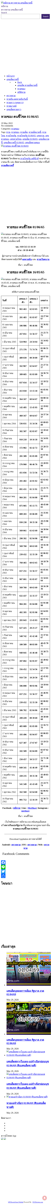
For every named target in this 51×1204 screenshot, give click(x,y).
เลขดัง (35, 1166)
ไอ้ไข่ (32, 1194)
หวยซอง (5, 1159)
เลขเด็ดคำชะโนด (15, 1180)
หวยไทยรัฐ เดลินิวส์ (29, 158)
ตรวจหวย (16, 845)
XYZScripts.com (38, 1202)
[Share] (25, 876)
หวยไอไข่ (23, 1183)
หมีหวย (16, 808)
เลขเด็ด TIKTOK (28, 1197)
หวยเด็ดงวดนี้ (7, 165)
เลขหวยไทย (26, 1166)
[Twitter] (25, 871)
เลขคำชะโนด (16, 1176)
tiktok (27, 1194)
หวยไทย (37, 1159)
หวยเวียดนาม (43, 259)
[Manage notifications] (44, 1198)
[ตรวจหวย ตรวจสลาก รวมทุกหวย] (5, 1139)
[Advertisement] (25, 46)
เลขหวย (26, 1163)
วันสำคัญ (19, 1187)
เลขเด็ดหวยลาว (25, 1170)
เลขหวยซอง (36, 1163)
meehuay (25, 811)
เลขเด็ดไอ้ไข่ (29, 1180)
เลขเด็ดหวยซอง (12, 1166)
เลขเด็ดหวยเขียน (26, 1190)
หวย (7, 1163)
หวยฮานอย (29, 1187)
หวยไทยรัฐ (27, 1159)
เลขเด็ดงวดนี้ (16, 1159)
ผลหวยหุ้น (27, 259)
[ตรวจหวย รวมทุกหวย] (2, 1139)
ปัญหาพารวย (11, 1170)
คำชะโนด (10, 1173)
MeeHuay (32, 808)
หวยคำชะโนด (33, 1173)
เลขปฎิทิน (33, 1183)
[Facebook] (25, 862)
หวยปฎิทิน (41, 1197)
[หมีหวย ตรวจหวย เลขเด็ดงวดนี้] (16, 3)
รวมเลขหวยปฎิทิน (31, 1176)
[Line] (25, 867)
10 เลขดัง (40, 1194)
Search (4, 12)
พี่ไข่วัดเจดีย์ (20, 1173)
